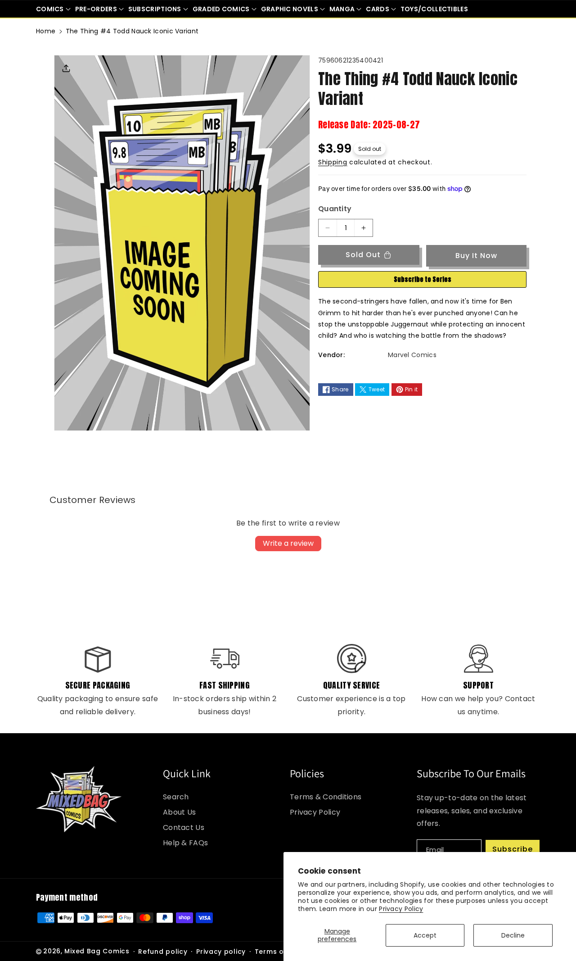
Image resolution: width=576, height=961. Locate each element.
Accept (425, 935)
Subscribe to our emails (471, 773)
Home (45, 31)
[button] (53, 9)
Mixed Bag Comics (96, 951)
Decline (513, 935)
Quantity (334, 209)
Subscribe (512, 849)
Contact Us (183, 827)
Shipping (332, 162)
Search (176, 797)
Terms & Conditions (325, 797)
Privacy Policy (401, 908)
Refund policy (162, 951)
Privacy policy (221, 951)
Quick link (187, 773)
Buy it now (476, 255)
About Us (179, 812)
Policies (307, 773)
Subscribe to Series (422, 279)
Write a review (288, 543)
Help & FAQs (185, 843)
